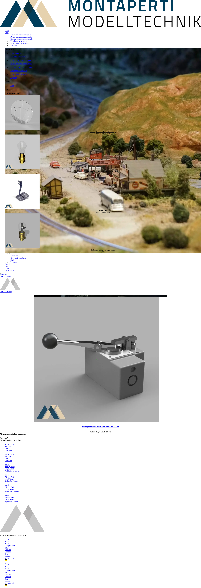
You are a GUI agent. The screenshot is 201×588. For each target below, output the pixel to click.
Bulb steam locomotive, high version (103, 250)
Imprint (7, 465)
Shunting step (103, 210)
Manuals (8, 550)
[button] (103, 33)
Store (6, 541)
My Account (9, 444)
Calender (8, 552)
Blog (6, 554)
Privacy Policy (10, 467)
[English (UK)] (3, 274)
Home (7, 539)
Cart (6, 448)
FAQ (6, 548)
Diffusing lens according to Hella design (103, 132)
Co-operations (10, 545)
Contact (7, 556)
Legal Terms (9, 469)
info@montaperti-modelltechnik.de (13, 436)
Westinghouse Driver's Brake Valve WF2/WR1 (100, 427)
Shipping (8, 446)
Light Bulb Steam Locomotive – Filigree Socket (102, 171)
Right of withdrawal (12, 471)
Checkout (8, 450)
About (7, 543)
